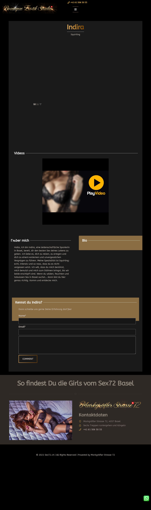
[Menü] (75, 9)
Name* (22, 315)
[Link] (29, 8)
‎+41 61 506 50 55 (92, 429)
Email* (22, 327)
